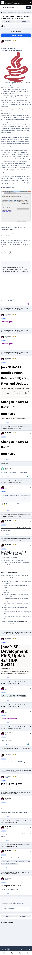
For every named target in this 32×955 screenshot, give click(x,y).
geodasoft (6, 26)
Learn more (3, 2)
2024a (26, 576)
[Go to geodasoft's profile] (2, 26)
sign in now (9, 903)
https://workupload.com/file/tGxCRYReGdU (15, 269)
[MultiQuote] (2, 304)
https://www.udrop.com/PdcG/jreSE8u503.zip (15, 271)
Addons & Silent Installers (21, 26)
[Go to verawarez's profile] (2, 468)
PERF (15, 889)
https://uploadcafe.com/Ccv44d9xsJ (13, 267)
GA (11, 889)
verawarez (8, 468)
